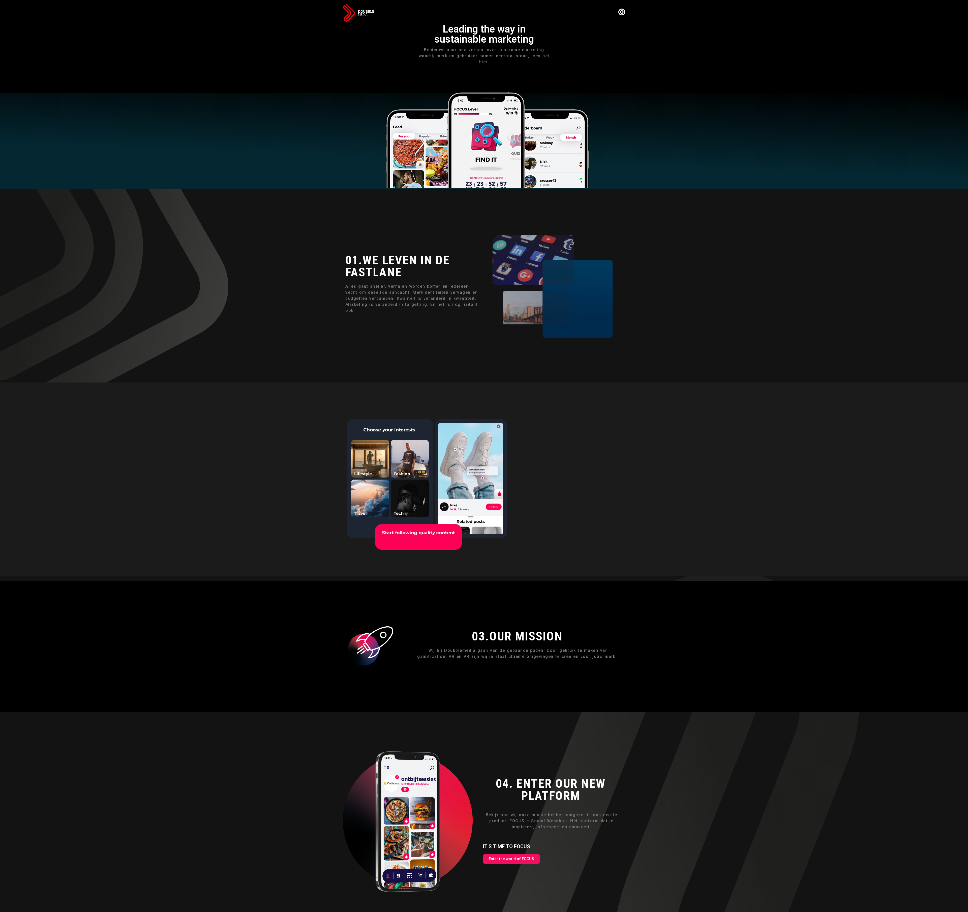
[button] (511, 859)
